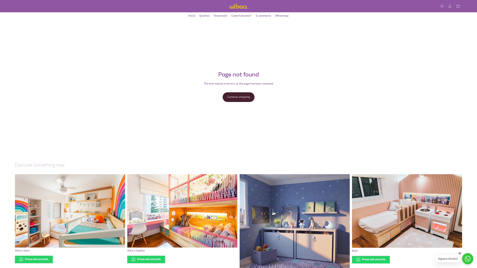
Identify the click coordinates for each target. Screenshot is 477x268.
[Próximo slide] (119, 211)
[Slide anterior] (20, 211)
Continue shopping (238, 96)
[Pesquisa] (442, 6)
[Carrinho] (458, 6)
